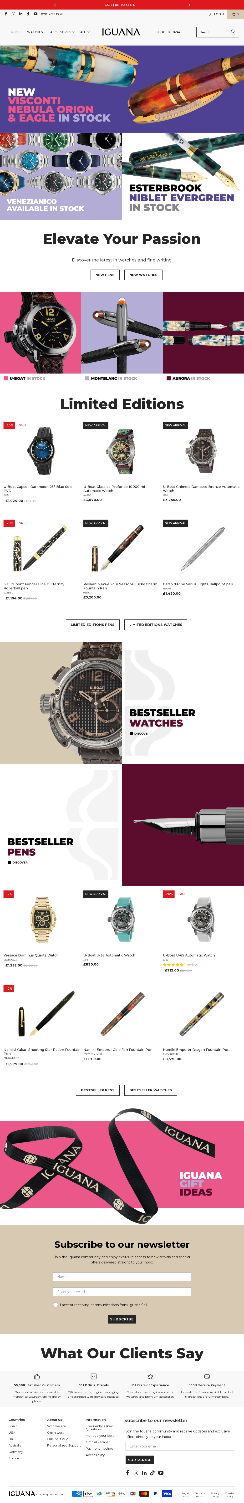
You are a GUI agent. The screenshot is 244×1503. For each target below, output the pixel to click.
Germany (16, 1452)
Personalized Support (64, 1445)
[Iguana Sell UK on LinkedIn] (21, 14)
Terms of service (200, 1495)
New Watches (143, 275)
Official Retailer (98, 1442)
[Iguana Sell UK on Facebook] (6, 14)
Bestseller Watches (150, 1090)
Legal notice (185, 1495)
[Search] (233, 32)
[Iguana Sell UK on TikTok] (28, 14)
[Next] (236, 466)
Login (219, 14)
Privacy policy (215, 1495)
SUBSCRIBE (122, 1319)
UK (11, 1439)
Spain (13, 1426)
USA (12, 1432)
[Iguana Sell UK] (121, 32)
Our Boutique (57, 1439)
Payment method (99, 1448)
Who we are (56, 1426)
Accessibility (95, 1455)
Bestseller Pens (98, 1090)
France (14, 1458)
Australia (15, 1445)
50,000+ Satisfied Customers (37, 1385)
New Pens (105, 275)
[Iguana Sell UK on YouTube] (35, 14)
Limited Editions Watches (155, 625)
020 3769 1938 (52, 14)
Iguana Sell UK (54, 1494)
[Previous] (8, 466)
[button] (17, 32)
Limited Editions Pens (93, 625)
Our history (55, 1432)
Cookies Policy (229, 1495)
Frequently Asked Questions (99, 1427)
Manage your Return (101, 1435)
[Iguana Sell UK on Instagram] (13, 14)
